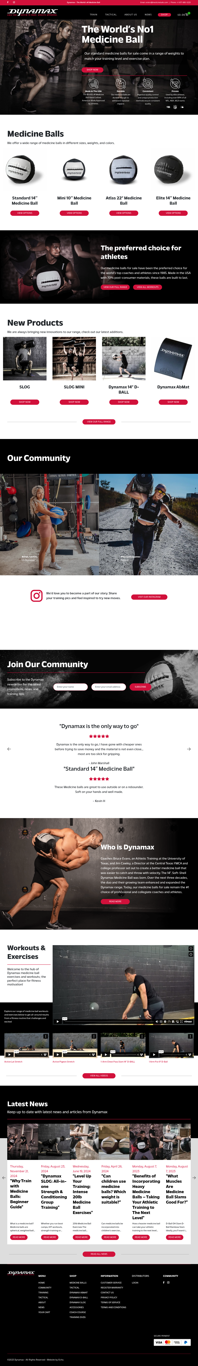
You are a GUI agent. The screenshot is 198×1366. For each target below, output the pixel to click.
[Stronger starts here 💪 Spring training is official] (25, 634)
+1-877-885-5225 (184, 2)
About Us (131, 15)
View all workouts (147, 287)
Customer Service (111, 1283)
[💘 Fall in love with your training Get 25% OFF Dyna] (74, 634)
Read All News (99, 1254)
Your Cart (44, 1312)
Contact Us (107, 1293)
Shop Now (92, 70)
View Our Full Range (99, 422)
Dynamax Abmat (79, 1293)
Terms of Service (110, 1302)
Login (135, 1283)
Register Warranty (112, 1288)
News (148, 15)
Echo (60, 1360)
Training (43, 1293)
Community (44, 1288)
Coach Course (78, 1312)
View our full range (115, 287)
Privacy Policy (109, 1298)
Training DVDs (78, 1317)
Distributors (140, 1276)
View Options (24, 213)
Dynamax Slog (78, 1302)
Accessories (77, 1307)
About (42, 1302)
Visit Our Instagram (149, 597)
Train (93, 15)
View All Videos (99, 1076)
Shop (164, 15)
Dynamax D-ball (79, 1298)
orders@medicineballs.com (157, 2)
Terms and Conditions (113, 1307)
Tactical (111, 15)
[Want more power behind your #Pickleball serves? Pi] (124, 634)
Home (41, 1283)
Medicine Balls (78, 1283)
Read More (115, 901)
